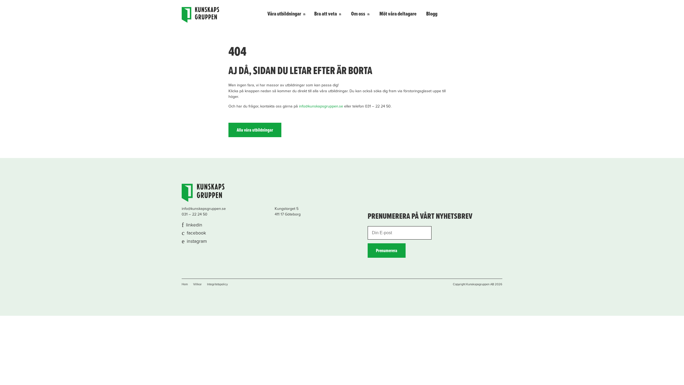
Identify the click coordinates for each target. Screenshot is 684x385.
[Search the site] (495, 13)
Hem (185, 284)
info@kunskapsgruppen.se (321, 106)
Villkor (197, 284)
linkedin (194, 225)
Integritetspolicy (217, 284)
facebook (196, 233)
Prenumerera (386, 251)
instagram (197, 241)
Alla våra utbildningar (255, 130)
